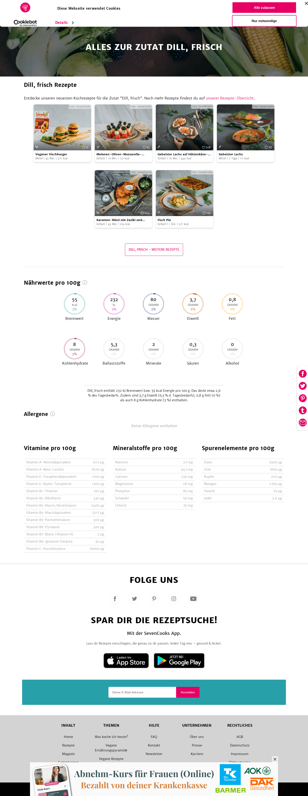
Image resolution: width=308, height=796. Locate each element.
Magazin (68, 754)
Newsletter (154, 754)
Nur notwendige (264, 21)
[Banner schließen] (306, 3)
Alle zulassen (264, 7)
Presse (197, 745)
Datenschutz (239, 745)
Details (61, 22)
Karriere (197, 754)
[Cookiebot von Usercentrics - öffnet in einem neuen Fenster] (25, 23)
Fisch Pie (164, 220)
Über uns (197, 737)
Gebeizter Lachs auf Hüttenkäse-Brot (183, 154)
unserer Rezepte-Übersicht (230, 98)
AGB (240, 737)
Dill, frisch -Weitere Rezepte (154, 250)
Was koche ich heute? (111, 737)
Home (68, 737)
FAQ (154, 737)
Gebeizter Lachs (231, 154)
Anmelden (188, 692)
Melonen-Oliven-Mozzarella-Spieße (119, 154)
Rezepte (68, 745)
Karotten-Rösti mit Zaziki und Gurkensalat (119, 220)
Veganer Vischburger (51, 154)
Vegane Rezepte (111, 759)
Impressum (239, 754)
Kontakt (154, 745)
